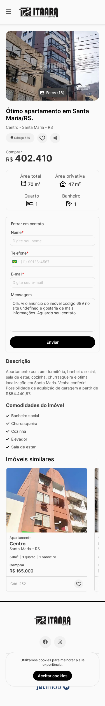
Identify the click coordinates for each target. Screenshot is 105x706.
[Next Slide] (94, 66)
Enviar (52, 342)
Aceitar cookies (52, 675)
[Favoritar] (42, 138)
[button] (52, 66)
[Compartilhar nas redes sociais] (55, 138)
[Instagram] (60, 642)
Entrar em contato (27, 223)
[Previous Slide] (10, 66)
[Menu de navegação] (8, 12)
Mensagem (21, 294)
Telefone (20, 253)
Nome (17, 232)
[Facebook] (45, 642)
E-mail (17, 274)
